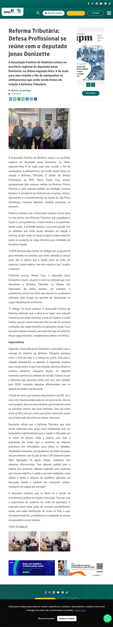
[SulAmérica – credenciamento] (81, 568)
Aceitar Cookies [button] (66, 618)
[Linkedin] (97, 3)
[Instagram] (92, 3)
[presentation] (88, 85)
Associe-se (76, 13)
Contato (95, 13)
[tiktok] (110, 3)
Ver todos (90, 93)
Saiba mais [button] (80, 610)
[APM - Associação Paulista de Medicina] (12, 11)
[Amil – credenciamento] (32, 568)
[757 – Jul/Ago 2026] (90, 56)
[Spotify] (105, 3)
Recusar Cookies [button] (46, 618)
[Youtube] (101, 3)
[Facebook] (88, 3)
